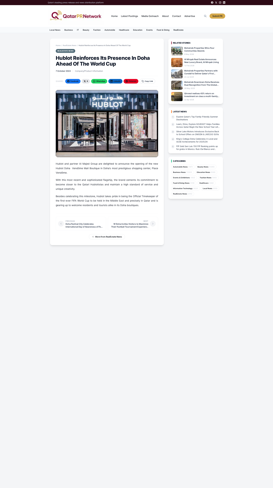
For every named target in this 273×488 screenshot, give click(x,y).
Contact (176, 16)
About (165, 16)
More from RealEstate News (108, 236)
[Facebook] (212, 2)
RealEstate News (69, 45)
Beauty (86, 30)
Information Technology (185, 188)
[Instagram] (220, 2)
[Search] (205, 16)
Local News (54, 30)
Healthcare (124, 30)
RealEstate (178, 30)
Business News (182, 172)
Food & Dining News (184, 183)
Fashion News (208, 178)
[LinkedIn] (224, 2)
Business (68, 30)
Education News (206, 172)
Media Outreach (150, 16)
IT (78, 30)
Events (149, 30)
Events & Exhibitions (184, 178)
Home (114, 16)
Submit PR (217, 16)
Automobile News (183, 167)
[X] (216, 2)
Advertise (189, 16)
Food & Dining (163, 30)
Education (137, 30)
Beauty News (206, 167)
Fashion (97, 30)
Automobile (110, 30)
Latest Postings (129, 16)
